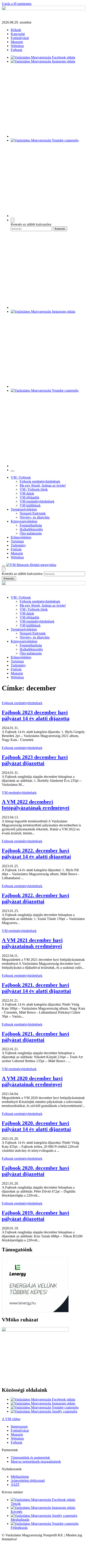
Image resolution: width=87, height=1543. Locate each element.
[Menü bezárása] (12, 471)
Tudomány (18, 545)
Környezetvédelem (24, 521)
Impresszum (19, 1426)
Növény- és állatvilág (35, 517)
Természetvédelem (24, 509)
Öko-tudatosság (31, 533)
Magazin (17, 42)
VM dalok (27, 493)
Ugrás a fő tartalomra (16, 4)
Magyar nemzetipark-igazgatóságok (36, 1461)
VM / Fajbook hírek (34, 489)
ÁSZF (15, 1484)
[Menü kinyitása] (3, 566)
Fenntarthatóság (31, 525)
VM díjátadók (29, 497)
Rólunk (16, 30)
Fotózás (16, 549)
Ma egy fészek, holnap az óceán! (43, 485)
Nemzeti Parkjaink (33, 513)
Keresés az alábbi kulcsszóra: (31, 224)
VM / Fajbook (21, 477)
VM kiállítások (30, 505)
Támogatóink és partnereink (30, 1457)
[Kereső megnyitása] (12, 220)
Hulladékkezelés (31, 529)
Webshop (17, 46)
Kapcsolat (18, 34)
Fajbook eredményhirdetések (40, 481)
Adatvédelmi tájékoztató (28, 1480)
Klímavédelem (21, 537)
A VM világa (11, 1419)
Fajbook (16, 50)
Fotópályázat (20, 38)
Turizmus (17, 541)
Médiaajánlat (20, 1476)
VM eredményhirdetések (37, 501)
